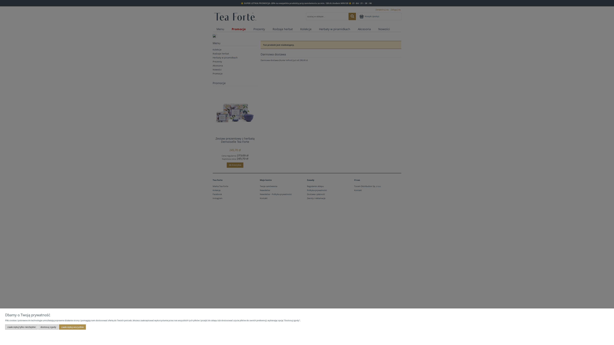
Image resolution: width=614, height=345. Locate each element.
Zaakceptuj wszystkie (72, 327)
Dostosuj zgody (48, 327)
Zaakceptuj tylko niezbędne (21, 327)
